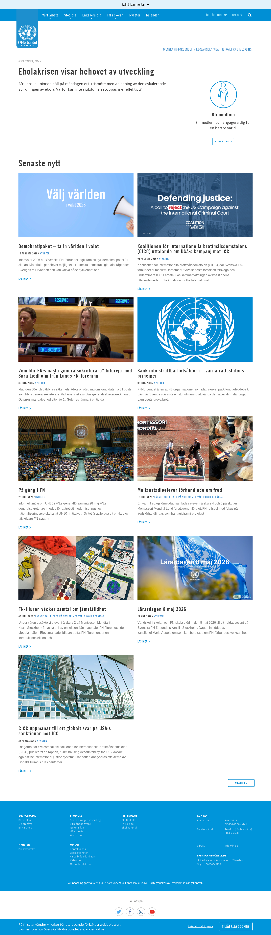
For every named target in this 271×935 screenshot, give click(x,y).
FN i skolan (115, 15)
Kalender (152, 15)
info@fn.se (231, 845)
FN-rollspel (128, 824)
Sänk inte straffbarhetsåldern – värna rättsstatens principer (190, 373)
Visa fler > (241, 782)
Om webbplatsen (80, 864)
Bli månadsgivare (80, 824)
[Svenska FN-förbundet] (27, 28)
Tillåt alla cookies (235, 926)
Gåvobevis (76, 831)
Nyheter (134, 15)
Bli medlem (25, 820)
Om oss (237, 15)
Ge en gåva (25, 824)
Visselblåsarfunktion (82, 856)
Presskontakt (26, 849)
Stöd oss (70, 15)
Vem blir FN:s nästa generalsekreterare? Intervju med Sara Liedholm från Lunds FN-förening (75, 373)
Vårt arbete (50, 15)
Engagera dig (91, 15)
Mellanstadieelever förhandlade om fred (179, 490)
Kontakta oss (78, 849)
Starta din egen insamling (85, 820)
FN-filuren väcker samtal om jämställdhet (62, 609)
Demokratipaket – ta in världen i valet (58, 246)
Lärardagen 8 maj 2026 (161, 609)
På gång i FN (31, 490)
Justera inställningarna (200, 926)
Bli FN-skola (25, 827)
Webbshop (76, 835)
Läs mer (23, 279)
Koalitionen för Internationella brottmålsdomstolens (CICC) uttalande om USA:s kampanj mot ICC (192, 248)
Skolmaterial (129, 827)
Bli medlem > (223, 141)
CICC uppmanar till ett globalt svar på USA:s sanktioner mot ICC (64, 730)
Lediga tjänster (79, 852)
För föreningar (216, 15)
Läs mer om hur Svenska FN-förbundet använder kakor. (61, 929)
